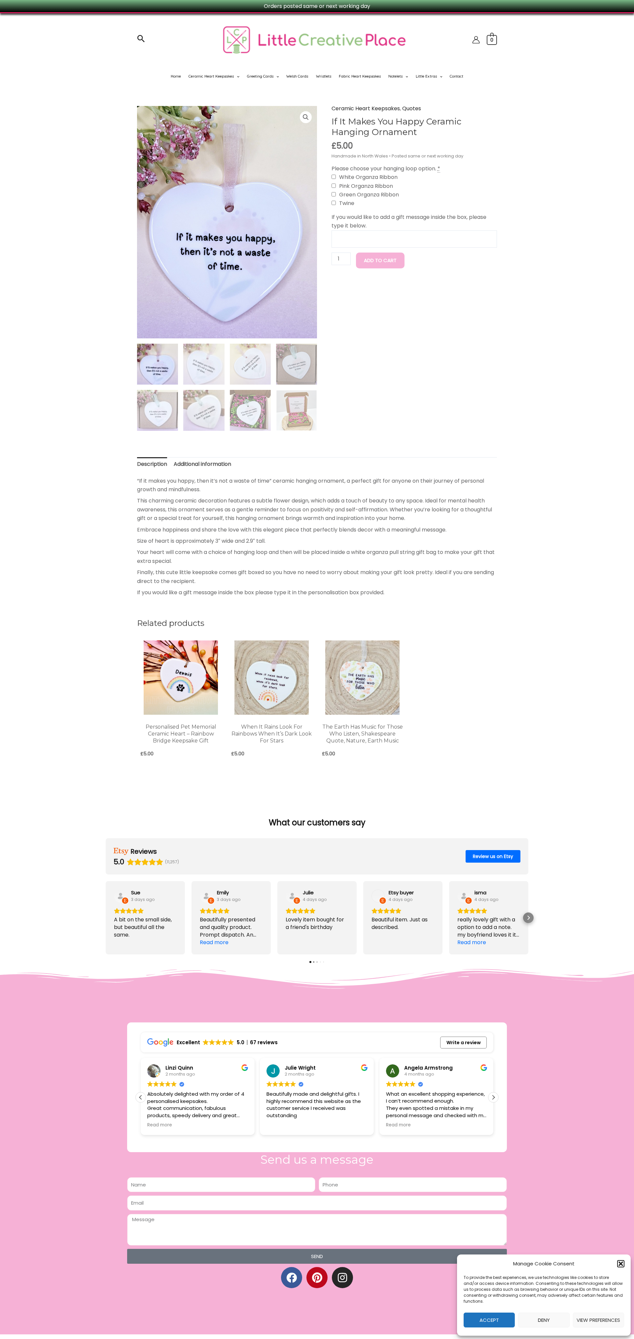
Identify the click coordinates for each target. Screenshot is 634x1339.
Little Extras (426, 76)
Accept (489, 1320)
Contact (456, 76)
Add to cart (380, 260)
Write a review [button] (463, 1042)
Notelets (395, 76)
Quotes (411, 108)
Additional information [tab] (202, 464)
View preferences (598, 1320)
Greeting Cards (260, 76)
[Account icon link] (476, 40)
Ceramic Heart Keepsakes (211, 76)
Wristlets (323, 76)
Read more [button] (159, 1125)
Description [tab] (152, 464)
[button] (620, 1263)
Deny (544, 1320)
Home (176, 76)
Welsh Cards (297, 76)
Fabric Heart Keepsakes (360, 76)
